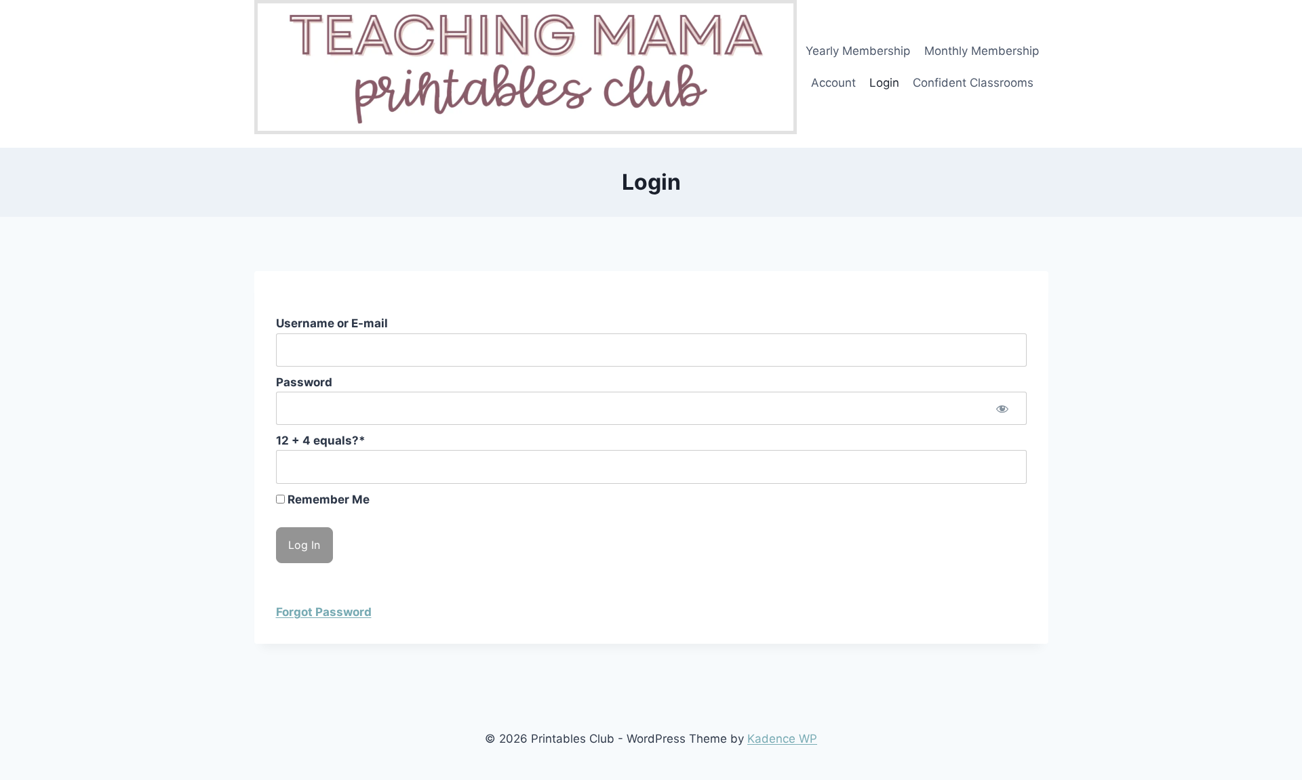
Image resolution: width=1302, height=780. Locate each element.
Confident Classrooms (973, 82)
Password (304, 382)
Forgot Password (324, 612)
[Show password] (1002, 408)
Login (884, 82)
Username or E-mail (332, 323)
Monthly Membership (981, 51)
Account (833, 82)
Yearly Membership (858, 51)
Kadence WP (782, 738)
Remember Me (327, 499)
